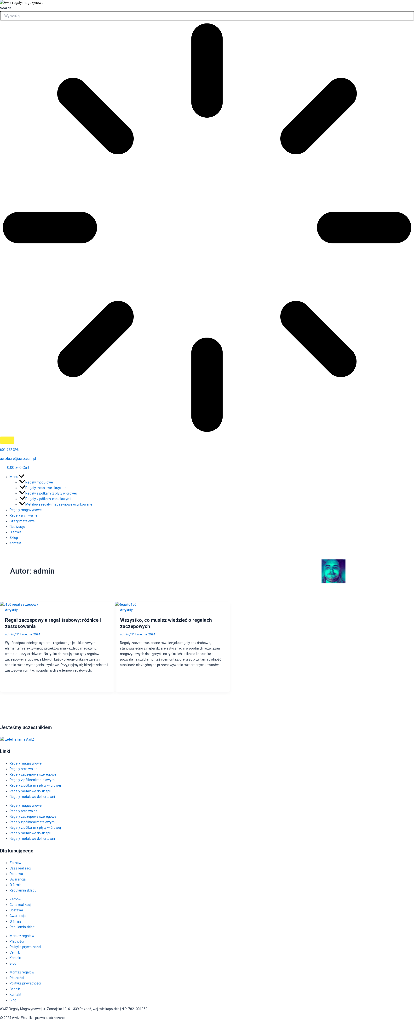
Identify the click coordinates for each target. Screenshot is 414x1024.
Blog (13, 963)
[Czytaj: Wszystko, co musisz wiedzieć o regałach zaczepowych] (125, 604)
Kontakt (15, 958)
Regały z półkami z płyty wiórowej (35, 785)
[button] (212, 477)
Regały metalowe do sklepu (30, 791)
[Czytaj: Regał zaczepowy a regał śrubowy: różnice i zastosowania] (19, 604)
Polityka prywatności (25, 947)
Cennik (15, 952)
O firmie (16, 885)
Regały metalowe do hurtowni (32, 797)
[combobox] (207, 16)
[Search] (7, 440)
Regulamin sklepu (23, 890)
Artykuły (11, 610)
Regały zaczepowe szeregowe (33, 774)
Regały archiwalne (23, 769)
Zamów (15, 863)
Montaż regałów (22, 936)
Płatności (17, 941)
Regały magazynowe (26, 763)
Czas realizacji (20, 868)
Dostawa (16, 874)
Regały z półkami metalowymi (32, 780)
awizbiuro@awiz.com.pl (18, 458)
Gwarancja (18, 879)
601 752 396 (9, 450)
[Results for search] (207, 228)
